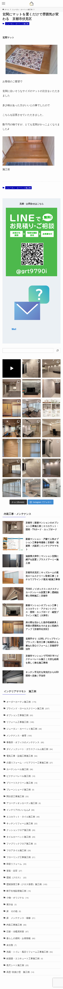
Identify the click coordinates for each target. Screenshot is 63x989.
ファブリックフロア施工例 (21, 843)
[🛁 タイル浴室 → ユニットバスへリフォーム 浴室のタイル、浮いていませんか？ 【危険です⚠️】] (51, 488)
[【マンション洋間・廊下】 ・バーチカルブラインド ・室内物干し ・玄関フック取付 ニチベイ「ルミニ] (31, 448)
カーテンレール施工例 (19, 769)
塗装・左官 (14, 870)
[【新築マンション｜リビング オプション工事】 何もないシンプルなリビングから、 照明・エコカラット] (51, 368)
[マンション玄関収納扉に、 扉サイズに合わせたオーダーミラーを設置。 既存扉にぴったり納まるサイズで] (51, 448)
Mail (14, 329)
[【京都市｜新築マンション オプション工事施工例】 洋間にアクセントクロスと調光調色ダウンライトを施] (51, 468)
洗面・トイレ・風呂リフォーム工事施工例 (29, 951)
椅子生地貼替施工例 (18, 890)
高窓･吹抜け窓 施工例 (20, 971)
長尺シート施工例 (17, 965)
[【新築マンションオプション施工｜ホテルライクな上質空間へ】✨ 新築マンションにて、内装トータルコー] (31, 388)
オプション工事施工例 (19, 715)
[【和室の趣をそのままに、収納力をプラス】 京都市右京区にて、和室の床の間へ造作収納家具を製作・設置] (11, 408)
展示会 (11, 904)
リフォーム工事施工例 (20, 721)
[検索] (57, 350)
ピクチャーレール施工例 (20, 775)
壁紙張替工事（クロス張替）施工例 (26, 884)
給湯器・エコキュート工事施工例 (24, 958)
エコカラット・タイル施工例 (23, 816)
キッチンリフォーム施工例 (21, 823)
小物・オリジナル (17, 897)
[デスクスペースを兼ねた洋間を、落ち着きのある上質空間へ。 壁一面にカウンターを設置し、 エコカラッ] (51, 428)
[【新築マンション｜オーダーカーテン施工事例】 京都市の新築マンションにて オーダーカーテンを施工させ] (11, 488)
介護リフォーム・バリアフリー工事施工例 (29, 762)
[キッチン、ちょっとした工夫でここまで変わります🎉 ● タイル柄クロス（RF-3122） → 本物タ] (31, 488)
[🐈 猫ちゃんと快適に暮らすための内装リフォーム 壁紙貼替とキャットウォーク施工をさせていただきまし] (11, 428)
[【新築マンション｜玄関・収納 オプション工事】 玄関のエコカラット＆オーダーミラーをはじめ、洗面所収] (31, 368)
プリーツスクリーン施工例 (21, 782)
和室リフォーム (16, 863)
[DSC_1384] (28, 164)
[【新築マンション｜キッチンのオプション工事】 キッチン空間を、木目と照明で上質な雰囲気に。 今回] (11, 388)
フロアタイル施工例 (18, 850)
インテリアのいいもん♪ (20, 809)
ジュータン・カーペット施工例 (17, 23)
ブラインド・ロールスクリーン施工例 (27, 708)
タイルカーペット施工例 (20, 836)
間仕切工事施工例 (17, 796)
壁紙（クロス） (16, 877)
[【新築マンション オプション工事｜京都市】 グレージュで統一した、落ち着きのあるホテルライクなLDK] (31, 428)
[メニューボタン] (3, 3)
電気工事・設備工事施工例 (21, 755)
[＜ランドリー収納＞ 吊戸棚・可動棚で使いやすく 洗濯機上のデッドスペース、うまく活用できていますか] (51, 408)
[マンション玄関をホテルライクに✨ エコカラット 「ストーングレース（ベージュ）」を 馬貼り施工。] (31, 468)
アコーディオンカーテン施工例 (23, 803)
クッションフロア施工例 (20, 829)
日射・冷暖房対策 (17, 931)
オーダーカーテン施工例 (21, 701)
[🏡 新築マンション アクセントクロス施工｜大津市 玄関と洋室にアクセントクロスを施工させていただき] (51, 388)
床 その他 (13, 911)
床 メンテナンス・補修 (20, 917)
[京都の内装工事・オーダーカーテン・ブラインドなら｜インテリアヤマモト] (31, 3)
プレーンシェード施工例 (20, 789)
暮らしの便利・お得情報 (20, 938)
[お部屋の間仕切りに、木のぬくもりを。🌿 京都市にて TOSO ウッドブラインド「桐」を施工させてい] (11, 448)
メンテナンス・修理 (19, 735)
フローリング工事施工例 (20, 857)
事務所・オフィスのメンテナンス (25, 742)
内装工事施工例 (16, 924)
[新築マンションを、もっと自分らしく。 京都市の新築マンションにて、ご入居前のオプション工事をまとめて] (11, 368)
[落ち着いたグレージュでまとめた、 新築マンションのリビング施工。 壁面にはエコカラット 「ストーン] (11, 468)
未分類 (11, 944)
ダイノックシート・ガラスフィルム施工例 (29, 748)
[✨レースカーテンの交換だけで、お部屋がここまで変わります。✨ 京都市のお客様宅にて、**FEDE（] (31, 408)
